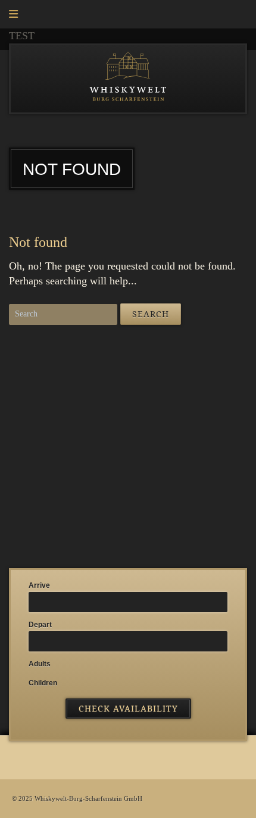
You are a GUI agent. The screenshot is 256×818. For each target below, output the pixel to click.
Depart (40, 624)
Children (43, 683)
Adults (40, 663)
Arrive (39, 585)
